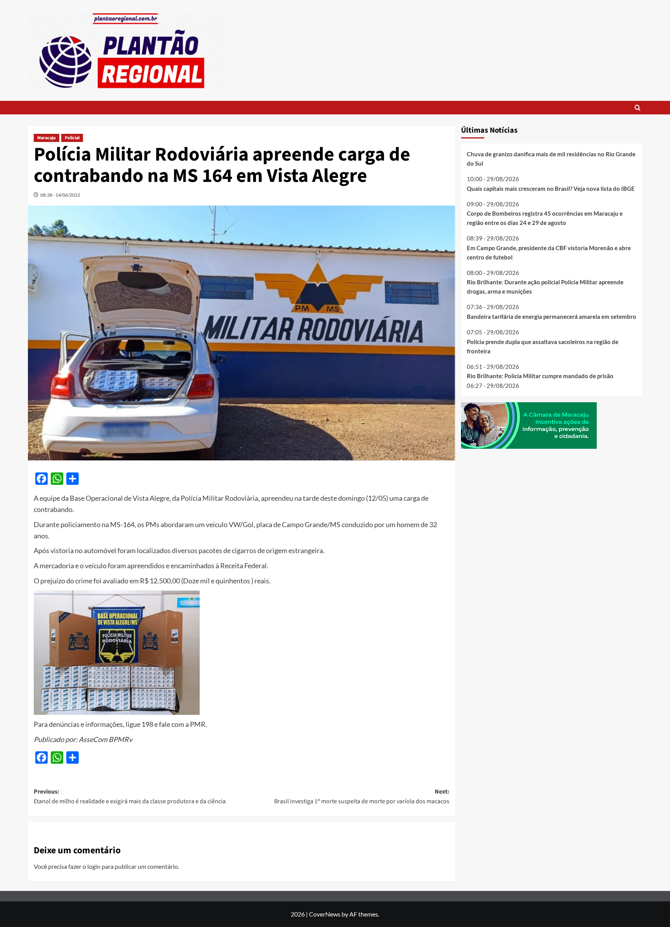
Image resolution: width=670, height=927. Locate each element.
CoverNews (324, 914)
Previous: (130, 796)
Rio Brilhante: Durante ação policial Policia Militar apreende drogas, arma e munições (545, 286)
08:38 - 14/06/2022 (60, 195)
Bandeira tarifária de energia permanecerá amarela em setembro (551, 316)
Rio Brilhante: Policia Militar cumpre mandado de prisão (540, 375)
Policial (72, 138)
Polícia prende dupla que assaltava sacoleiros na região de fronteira (542, 346)
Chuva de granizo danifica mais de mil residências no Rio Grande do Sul (551, 158)
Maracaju (46, 138)
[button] (637, 107)
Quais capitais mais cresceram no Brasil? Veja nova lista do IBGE (551, 188)
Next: (361, 796)
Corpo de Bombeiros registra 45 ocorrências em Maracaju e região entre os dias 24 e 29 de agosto (545, 218)
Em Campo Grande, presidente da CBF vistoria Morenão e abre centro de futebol (549, 252)
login (93, 866)
